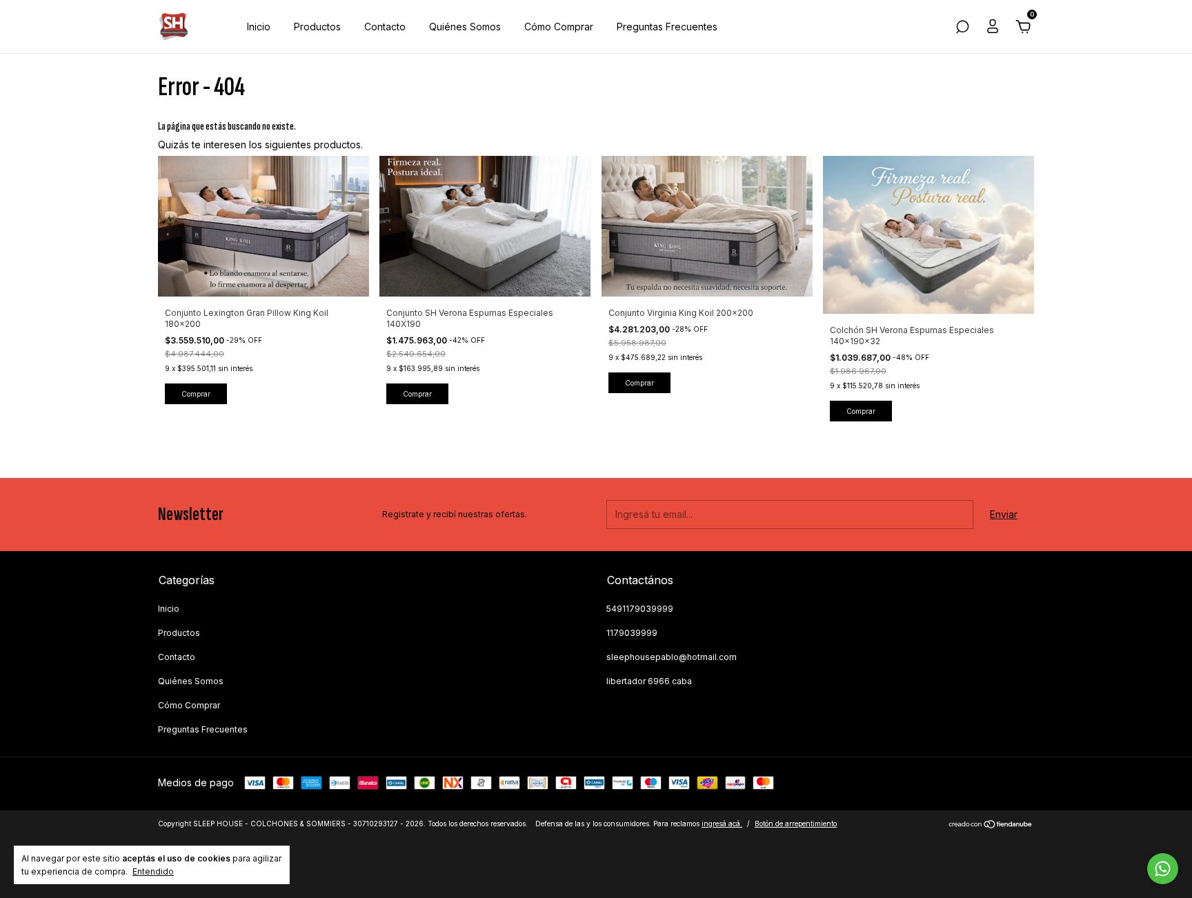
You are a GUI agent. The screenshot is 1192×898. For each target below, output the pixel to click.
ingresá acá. (722, 823)
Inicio (258, 26)
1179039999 (631, 633)
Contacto (385, 26)
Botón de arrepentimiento (796, 823)
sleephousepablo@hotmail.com (671, 657)
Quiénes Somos (465, 26)
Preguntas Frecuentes (667, 26)
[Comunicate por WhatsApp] (1162, 868)
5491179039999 (639, 608)
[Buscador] (962, 28)
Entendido (153, 871)
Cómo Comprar (558, 26)
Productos (317, 26)
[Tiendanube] (991, 825)
